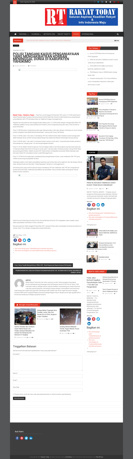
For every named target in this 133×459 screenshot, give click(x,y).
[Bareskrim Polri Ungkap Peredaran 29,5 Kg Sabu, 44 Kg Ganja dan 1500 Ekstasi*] (92, 137)
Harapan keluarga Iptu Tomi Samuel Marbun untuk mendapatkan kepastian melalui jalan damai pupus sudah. (102, 81)
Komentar (16, 354)
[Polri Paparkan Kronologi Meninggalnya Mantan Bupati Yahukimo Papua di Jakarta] (92, 125)
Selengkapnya (91, 225)
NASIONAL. (23, 34)
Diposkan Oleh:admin (19, 66)
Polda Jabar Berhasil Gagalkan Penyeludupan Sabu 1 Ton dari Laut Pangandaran (94, 282)
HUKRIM (76, 34)
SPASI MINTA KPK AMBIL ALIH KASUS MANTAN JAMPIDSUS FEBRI (47, 40)
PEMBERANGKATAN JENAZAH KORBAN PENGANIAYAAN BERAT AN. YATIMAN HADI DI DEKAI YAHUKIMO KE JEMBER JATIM (48, 271)
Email (15, 380)
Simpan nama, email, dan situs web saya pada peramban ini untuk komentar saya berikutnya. (43, 394)
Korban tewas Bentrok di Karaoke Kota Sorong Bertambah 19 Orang (110, 279)
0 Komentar (33, 66)
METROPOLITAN (49, 34)
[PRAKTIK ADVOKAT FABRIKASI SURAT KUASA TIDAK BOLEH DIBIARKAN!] (102, 168)
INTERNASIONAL (87, 34)
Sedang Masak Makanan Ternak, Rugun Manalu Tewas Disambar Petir (69, 329)
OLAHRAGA (35, 34)
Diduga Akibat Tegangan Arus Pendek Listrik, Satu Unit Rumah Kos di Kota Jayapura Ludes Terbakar (47, 313)
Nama (15, 373)
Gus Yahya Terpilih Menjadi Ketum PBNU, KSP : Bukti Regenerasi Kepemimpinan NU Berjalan (43, 265)
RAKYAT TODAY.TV (64, 34)
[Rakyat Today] (15, 34)
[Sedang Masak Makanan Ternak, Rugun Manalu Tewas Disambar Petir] (70, 316)
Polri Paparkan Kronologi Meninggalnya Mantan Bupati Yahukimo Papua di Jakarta (108, 126)
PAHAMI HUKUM (104, 257)
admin (29, 337)
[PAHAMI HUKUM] (92, 258)
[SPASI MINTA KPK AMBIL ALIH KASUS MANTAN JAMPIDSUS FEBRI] (92, 232)
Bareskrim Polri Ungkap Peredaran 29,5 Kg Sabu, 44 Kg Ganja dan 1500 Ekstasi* (108, 138)
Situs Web (16, 387)
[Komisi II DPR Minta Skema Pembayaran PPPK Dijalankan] (92, 101)
